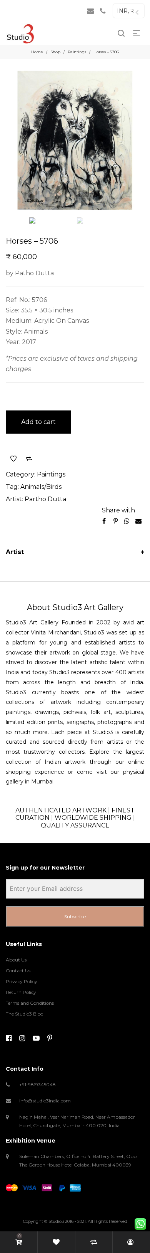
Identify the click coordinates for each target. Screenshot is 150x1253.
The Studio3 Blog (24, 1014)
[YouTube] (36, 1038)
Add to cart (38, 422)
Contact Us (18, 970)
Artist (15, 552)
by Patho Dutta (30, 273)
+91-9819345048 (37, 1084)
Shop (55, 51)
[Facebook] (9, 1038)
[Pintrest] (49, 1038)
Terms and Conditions (30, 1003)
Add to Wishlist (13, 458)
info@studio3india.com (45, 1101)
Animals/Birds (41, 486)
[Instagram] (22, 1038)
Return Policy (21, 992)
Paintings (77, 51)
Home (37, 51)
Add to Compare (29, 458)
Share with (118, 510)
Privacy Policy (21, 981)
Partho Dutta (45, 499)
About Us (16, 960)
